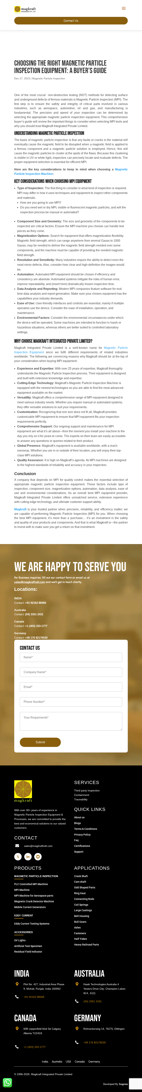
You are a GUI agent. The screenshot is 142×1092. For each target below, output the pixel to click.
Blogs (77, 823)
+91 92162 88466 (35, 602)
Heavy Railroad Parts (86, 944)
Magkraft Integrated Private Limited (51, 1074)
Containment (81, 794)
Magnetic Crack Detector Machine (34, 901)
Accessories (23, 932)
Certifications (82, 845)
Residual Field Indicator (28, 951)
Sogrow (123, 1084)
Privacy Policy (82, 834)
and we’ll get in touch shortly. (48, 582)
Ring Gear (80, 893)
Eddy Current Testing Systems (31, 923)
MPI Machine (22, 889)
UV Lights (20, 940)
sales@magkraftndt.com (38, 845)
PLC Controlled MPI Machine (31, 884)
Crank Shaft (81, 876)
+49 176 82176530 (36, 637)
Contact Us (71, 20)
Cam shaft (80, 881)
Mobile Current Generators (30, 907)
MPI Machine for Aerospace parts (33, 895)
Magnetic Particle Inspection (48, 78)
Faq (76, 840)
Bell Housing (81, 916)
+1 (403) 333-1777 (36, 625)
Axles (77, 927)
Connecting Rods (84, 898)
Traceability (80, 799)
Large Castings (83, 910)
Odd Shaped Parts (84, 887)
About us (79, 817)
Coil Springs (81, 904)
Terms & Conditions (85, 828)
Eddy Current (23, 915)
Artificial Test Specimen (28, 946)
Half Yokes (80, 938)
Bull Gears (80, 921)
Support (78, 851)
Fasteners (80, 933)
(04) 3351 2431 (34, 614)
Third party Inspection (87, 790)
